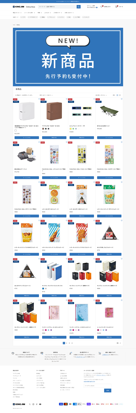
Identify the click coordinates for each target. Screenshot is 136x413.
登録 (107, 390)
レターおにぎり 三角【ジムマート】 (79, 209)
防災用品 (15, 390)
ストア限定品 (16, 397)
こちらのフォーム (80, 357)
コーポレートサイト (65, 390)
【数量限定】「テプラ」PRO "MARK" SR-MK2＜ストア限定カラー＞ (26, 126)
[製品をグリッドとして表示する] (117, 95)
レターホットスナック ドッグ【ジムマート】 (53, 247)
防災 (69, 17)
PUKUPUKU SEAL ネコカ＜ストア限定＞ (81, 169)
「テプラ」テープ (17, 376)
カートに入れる (26, 137)
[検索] (79, 6)
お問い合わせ (68, 12)
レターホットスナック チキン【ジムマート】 (81, 247)
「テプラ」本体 (16, 373)
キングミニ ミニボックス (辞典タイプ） (107, 285)
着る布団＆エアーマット (21, 169)
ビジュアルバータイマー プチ (77, 126)
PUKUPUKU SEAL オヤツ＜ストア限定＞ (26, 209)
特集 (39, 12)
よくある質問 (63, 376)
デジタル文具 (16, 383)
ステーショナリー (17, 380)
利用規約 (62, 385)
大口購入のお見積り (65, 380)
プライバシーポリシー (65, 383)
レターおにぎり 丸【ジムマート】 (50, 209)
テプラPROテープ (33, 17)
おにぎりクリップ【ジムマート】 (23, 285)
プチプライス (40, 380)
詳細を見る (54, 137)
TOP (14, 24)
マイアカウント (91, 7)
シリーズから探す (28, 12)
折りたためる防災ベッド (103, 126)
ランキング (86, 17)
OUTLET (39, 376)
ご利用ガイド (57, 12)
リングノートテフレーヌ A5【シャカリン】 (52, 327)
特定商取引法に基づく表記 (67, 387)
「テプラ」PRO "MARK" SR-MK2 (51, 126)
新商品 (43, 17)
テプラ (23, 17)
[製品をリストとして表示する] (120, 95)
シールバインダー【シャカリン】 (105, 327)
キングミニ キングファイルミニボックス (52, 285)
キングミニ (61, 17)
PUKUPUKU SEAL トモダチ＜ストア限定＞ (109, 169)
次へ (118, 343)
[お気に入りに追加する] (39, 99)
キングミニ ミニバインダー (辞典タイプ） (25, 327)
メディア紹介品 (40, 383)
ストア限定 (77, 17)
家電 (14, 392)
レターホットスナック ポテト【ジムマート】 (108, 209)
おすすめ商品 (40, 385)
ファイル (15, 378)
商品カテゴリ (16, 12)
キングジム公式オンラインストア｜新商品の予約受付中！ (68, 1)
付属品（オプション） (18, 394)
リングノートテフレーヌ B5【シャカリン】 (80, 327)
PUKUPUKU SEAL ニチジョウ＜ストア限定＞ (54, 169)
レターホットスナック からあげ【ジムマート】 (26, 247)
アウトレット (52, 17)
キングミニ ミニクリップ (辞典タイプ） (80, 285)
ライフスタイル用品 (18, 385)
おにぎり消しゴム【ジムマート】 (105, 247)
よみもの (47, 12)
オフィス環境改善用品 (18, 387)
